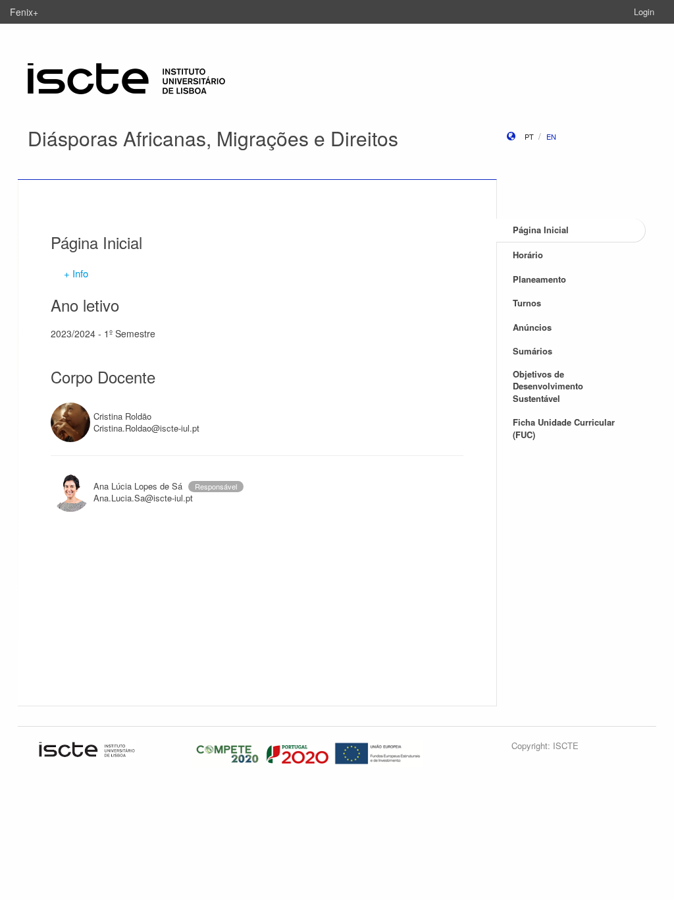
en (551, 136)
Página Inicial (541, 229)
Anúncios (532, 327)
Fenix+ (24, 11)
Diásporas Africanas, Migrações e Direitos (213, 138)
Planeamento (539, 279)
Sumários (532, 351)
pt (529, 136)
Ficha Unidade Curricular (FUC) (564, 428)
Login (644, 11)
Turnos (527, 302)
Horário (528, 254)
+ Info (76, 273)
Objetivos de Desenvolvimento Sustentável (548, 386)
